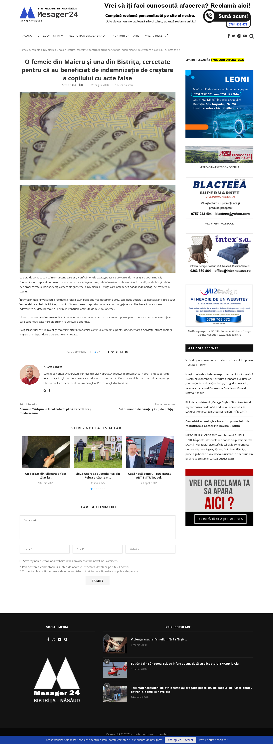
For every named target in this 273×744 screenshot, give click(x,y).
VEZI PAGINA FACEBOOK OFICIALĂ (219, 167)
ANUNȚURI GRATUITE (125, 35)
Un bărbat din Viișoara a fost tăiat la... (45, 476)
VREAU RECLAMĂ (156, 35)
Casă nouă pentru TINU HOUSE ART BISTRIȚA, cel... (149, 476)
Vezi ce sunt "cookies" (213, 740)
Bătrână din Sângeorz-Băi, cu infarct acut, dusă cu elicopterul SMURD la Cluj (185, 663)
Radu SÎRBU (78, 85)
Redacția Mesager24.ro (87, 35)
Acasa (27, 35)
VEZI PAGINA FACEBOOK (219, 223)
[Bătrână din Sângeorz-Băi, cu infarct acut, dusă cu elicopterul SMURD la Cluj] (115, 670)
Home (23, 50)
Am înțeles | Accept (180, 740)
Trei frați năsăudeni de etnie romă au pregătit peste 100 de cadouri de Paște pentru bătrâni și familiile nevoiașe (191, 690)
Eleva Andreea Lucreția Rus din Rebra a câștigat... (98, 476)
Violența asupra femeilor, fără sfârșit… (159, 639)
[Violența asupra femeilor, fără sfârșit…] (115, 645)
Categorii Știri (49, 35)
